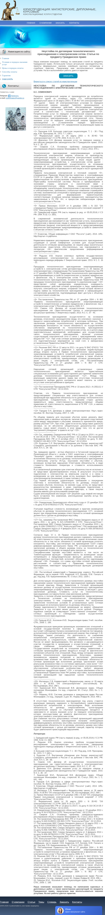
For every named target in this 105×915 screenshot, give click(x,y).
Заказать (60, 23)
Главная (31, 23)
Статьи (31, 902)
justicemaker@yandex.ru (15, 98)
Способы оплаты (9, 72)
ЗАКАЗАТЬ (7, 79)
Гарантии (6, 75)
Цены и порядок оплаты (13, 68)
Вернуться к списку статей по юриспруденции (55, 81)
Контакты (74, 23)
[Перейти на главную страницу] (11, 10)
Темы (41, 902)
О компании (46, 23)
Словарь (51, 902)
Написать (15, 96)
